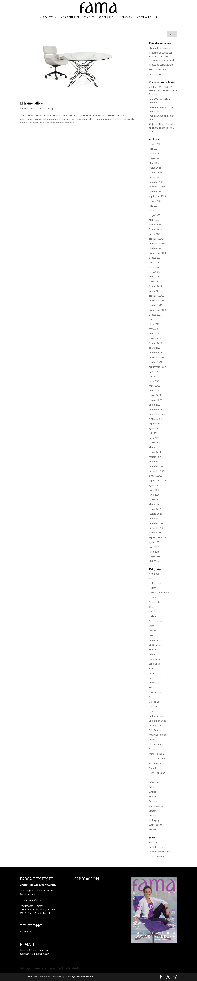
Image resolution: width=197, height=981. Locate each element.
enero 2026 (154, 177)
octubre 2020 (155, 475)
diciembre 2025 (156, 182)
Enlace (152, 654)
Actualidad (154, 573)
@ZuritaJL (51, 884)
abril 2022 (154, 390)
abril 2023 (154, 333)
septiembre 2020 (157, 480)
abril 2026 (154, 162)
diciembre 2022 (156, 352)
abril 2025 (154, 219)
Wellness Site (155, 824)
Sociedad (153, 801)
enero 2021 (154, 461)
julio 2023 (154, 319)
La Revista (46, 17)
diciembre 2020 (156, 466)
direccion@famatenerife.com (34, 950)
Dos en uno (155, 74)
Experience (154, 663)
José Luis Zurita (36, 884)
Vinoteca (153, 810)
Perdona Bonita (157, 758)
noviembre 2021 (157, 414)
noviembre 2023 (157, 300)
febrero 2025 (155, 229)
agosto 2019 (155, 542)
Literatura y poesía (158, 720)
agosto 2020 (155, 485)
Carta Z (152, 597)
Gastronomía (155, 692)
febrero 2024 (155, 286)
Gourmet (153, 706)
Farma (152, 668)
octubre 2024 (155, 248)
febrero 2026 (155, 172)
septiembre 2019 (157, 537)
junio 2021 (154, 437)
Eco (151, 635)
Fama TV (89, 17)
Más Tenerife (70, 17)
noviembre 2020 (157, 471)
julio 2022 (154, 376)
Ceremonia (154, 602)
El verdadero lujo (157, 69)
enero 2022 (154, 404)
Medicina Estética (157, 734)
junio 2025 (154, 210)
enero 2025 (154, 234)
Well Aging (154, 820)
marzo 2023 (155, 338)
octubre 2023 (155, 305)
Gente (152, 697)
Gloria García (30, 108)
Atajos (152, 578)
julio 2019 (154, 546)
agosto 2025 (155, 200)
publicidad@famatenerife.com (34, 953)
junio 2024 (154, 267)
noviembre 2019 (157, 528)
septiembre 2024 (157, 252)
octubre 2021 (155, 418)
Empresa (153, 640)
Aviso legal (25, 968)
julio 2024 (154, 262)
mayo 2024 (154, 272)
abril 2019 (154, 561)
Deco (56, 108)
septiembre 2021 (157, 423)
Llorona (153, 102)
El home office (31, 103)
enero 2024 (154, 290)
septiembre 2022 (157, 366)
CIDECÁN (88, 976)
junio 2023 (154, 324)
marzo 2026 (155, 167)
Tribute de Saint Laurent (161, 64)
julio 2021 (154, 433)
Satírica (152, 791)
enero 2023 (154, 347)
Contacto (144, 17)
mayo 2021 (154, 442)
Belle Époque (155, 583)
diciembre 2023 (156, 295)
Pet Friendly (155, 763)
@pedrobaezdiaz (28, 894)
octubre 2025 (155, 191)
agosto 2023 (155, 314)
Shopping (153, 796)
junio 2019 (154, 551)
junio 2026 (154, 153)
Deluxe (152, 630)
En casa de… (155, 644)
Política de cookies (45, 968)
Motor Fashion (156, 753)
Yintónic (153, 829)
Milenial (153, 739)
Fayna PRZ (154, 673)
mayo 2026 (154, 158)
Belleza (152, 587)
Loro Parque (155, 725)
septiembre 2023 (157, 309)
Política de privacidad (70, 968)
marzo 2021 (155, 452)
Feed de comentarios (159, 851)
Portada (153, 768)
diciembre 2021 (156, 409)
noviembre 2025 (157, 186)
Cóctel (152, 611)
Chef (151, 606)
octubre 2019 (155, 532)
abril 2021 (154, 447)
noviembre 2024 (157, 243)
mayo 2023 (154, 328)
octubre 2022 (155, 362)
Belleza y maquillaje (159, 592)
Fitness (152, 682)
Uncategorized (156, 805)
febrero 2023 (155, 343)
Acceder (153, 842)
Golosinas (154, 701)
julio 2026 (154, 148)
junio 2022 (154, 381)
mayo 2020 (154, 499)
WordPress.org (156, 856)
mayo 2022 (154, 385)
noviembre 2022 (157, 357)
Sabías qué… (155, 782)
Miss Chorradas (157, 744)
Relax (151, 777)
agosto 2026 (155, 144)
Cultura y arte (155, 621)
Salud (151, 787)
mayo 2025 (154, 215)
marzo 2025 (155, 224)
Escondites (154, 658)
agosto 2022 (155, 371)
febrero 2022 (155, 399)
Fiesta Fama (155, 678)
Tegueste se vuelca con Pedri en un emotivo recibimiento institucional (161, 56)
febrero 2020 (155, 513)
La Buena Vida (156, 715)
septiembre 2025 (157, 196)
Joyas (151, 711)
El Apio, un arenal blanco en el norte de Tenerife (163, 90)
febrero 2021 (155, 456)
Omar (152, 107)
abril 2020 (154, 504)
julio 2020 (154, 489)
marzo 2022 (155, 395)
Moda (152, 749)
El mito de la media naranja (162, 47)
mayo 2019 (154, 556)
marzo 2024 (155, 281)
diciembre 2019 (156, 523)
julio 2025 (154, 205)
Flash (151, 687)
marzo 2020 (155, 509)
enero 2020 (154, 518)
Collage (152, 616)
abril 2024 (154, 276)
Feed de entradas (157, 847)
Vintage (152, 815)
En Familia (154, 649)
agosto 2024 (155, 257)
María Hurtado (156, 115)
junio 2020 (154, 494)
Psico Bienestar (157, 772)
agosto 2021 (155, 428)
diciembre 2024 (156, 238)
